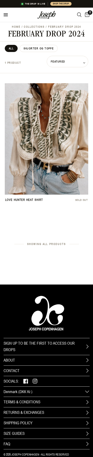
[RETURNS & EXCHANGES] (87, 412)
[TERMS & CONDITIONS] (87, 402)
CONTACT (12, 370)
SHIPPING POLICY (18, 423)
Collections (34, 26)
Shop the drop (61, 4)
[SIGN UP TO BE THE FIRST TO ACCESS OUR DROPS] (87, 346)
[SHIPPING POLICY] (87, 423)
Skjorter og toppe (39, 48)
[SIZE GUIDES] (87, 433)
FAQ (7, 443)
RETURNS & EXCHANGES (24, 412)
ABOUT (9, 360)
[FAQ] (87, 443)
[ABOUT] (87, 360)
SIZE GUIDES (14, 433)
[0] (86, 15)
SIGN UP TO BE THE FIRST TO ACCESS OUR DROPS (39, 346)
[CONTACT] (87, 370)
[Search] (79, 15)
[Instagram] (35, 381)
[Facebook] (25, 381)
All (11, 48)
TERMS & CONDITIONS (22, 402)
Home (16, 26)
